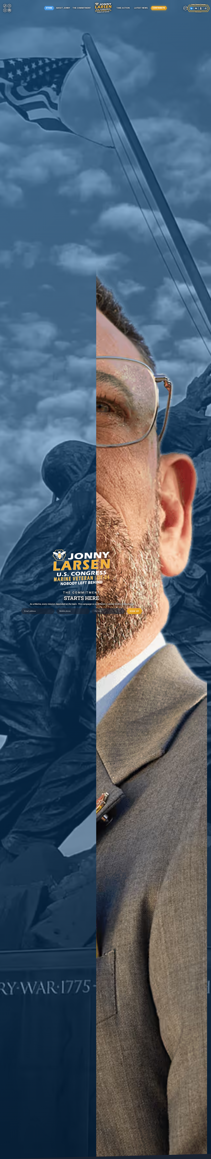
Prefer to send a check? (105, 596)
